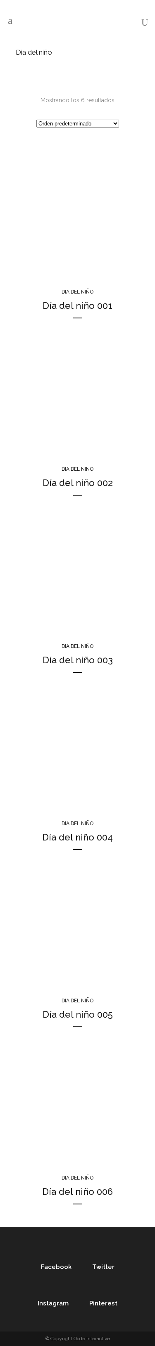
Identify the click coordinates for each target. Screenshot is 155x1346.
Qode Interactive (92, 1338)
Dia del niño (77, 292)
